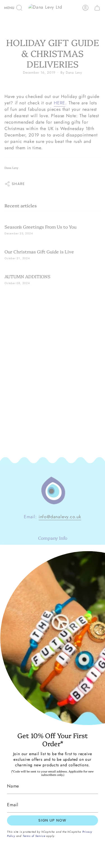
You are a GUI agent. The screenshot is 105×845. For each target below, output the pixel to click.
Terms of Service (34, 836)
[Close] (96, 553)
